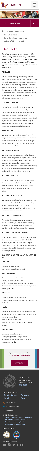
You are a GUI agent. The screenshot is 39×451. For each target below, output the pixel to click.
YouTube (21, 445)
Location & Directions (12, 406)
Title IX (7, 417)
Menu (34, 6)
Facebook (17, 444)
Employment (25, 395)
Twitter (13, 445)
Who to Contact (11, 403)
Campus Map (10, 410)
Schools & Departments (10, 35)
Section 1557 (28, 417)
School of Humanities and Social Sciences (15, 38)
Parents (6, 398)
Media (23, 398)
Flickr (4, 445)
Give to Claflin (19, 363)
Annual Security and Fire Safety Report (15, 424)
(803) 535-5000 (23, 385)
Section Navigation (11, 23)
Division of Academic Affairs (15, 31)
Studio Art (21, 41)
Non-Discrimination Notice (12, 419)
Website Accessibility (16, 417)
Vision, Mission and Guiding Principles (15, 422)
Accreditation (24, 419)
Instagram (9, 444)
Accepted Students (10, 395)
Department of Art (8, 41)
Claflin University (11, 4)
